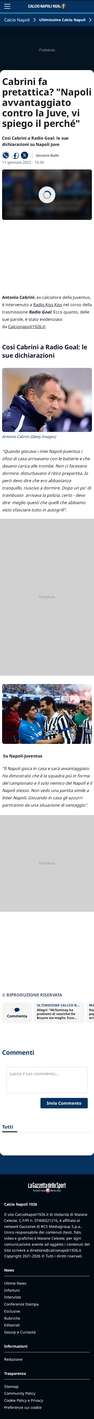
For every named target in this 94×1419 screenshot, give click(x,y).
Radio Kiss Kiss (47, 304)
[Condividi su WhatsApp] (5, 155)
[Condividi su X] (24, 155)
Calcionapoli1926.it (26, 326)
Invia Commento (64, 1103)
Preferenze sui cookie (23, 1407)
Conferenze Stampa (21, 1304)
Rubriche (12, 1318)
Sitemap (11, 1386)
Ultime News (15, 1283)
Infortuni (12, 1290)
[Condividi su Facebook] (15, 155)
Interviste (12, 1297)
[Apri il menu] (7, 6)
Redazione (13, 1359)
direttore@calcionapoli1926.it (55, 1250)
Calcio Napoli (17, 20)
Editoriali (12, 1325)
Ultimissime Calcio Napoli (62, 19)
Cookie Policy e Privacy (23, 1400)
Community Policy (19, 1393)
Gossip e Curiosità (20, 1332)
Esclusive (12, 1311)
